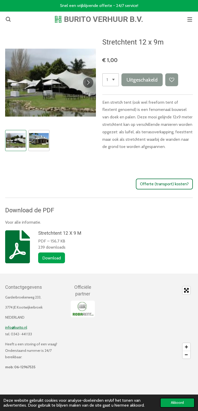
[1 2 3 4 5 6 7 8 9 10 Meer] (110, 79)
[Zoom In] (186, 347)
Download (51, 258)
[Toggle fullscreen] (186, 290)
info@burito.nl (16, 327)
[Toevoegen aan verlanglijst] (171, 79)
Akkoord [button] (177, 402)
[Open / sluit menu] (189, 19)
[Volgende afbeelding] (88, 82)
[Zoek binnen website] (8, 19)
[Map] (147, 322)
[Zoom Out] (186, 354)
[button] (15, 140)
